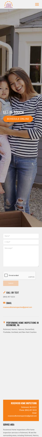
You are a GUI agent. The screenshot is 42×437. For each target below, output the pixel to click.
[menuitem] (36, 4)
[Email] (4, 302)
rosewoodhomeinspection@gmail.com (17, 307)
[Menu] (36, 4)
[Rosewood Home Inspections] (17, 4)
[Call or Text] (4, 292)
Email (9, 303)
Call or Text (12, 292)
